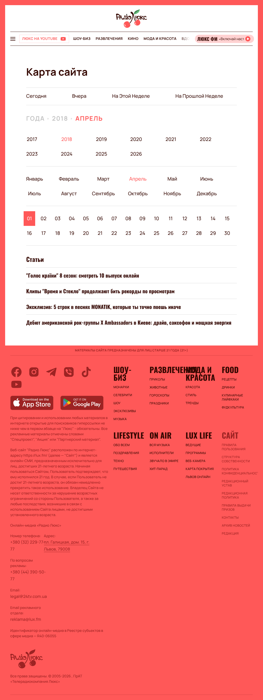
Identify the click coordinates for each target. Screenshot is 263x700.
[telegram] (51, 372)
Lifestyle (129, 435)
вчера (79, 96)
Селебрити (123, 395)
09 (142, 218)
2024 (66, 153)
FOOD (230, 370)
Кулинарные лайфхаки (232, 397)
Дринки (228, 387)
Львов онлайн (198, 477)
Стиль (191, 395)
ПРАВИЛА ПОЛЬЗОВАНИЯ (234, 447)
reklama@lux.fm (25, 619)
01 (29, 218)
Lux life (199, 435)
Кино (133, 38)
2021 (170, 139)
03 (58, 218)
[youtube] (16, 384)
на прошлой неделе (199, 96)
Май (172, 178)
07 (114, 218)
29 (213, 233)
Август (69, 193)
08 (128, 218)
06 (100, 218)
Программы (196, 453)
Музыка (120, 419)
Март (103, 178)
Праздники (159, 403)
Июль (34, 193)
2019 (101, 139)
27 (184, 233)
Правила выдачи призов (236, 507)
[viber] (69, 372)
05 (86, 218)
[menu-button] (12, 38)
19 (71, 233)
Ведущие (193, 445)
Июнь (206, 178)
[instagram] (34, 372)
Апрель (89, 118)
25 (156, 233)
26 (171, 233)
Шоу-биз (81, 38)
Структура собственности (236, 459)
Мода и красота (160, 38)
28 (199, 233)
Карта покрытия (200, 469)
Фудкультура (233, 407)
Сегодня (36, 96)
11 (171, 218)
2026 (136, 153)
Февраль (69, 178)
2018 (60, 118)
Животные (158, 387)
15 (227, 218)
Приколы (157, 379)
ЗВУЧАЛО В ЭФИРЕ (164, 461)
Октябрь (138, 193)
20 (86, 233)
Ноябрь (172, 193)
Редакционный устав (235, 483)
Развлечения (109, 38)
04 (72, 218)
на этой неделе (131, 96)
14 (213, 218)
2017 (32, 139)
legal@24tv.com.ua (28, 596)
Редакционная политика (235, 495)
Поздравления (126, 453)
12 (184, 218)
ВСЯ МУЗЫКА (159, 445)
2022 (205, 139)
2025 (101, 153)
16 (29, 233)
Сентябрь (103, 193)
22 (114, 233)
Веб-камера (195, 461)
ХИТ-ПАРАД (158, 469)
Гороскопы (159, 395)
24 (142, 233)
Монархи (121, 387)
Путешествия (125, 469)
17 (43, 233)
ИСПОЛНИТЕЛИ (161, 453)
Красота (193, 387)
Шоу (117, 403)
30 (227, 233)
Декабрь (206, 193)
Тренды (192, 403)
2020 (136, 139)
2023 (32, 153)
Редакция (230, 533)
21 (100, 233)
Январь (34, 178)
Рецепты (229, 379)
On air (160, 435)
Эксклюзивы (125, 411)
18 (57, 233)
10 (156, 218)
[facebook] (16, 372)
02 (43, 218)
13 (198, 218)
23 (128, 233)
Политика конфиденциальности (237, 471)
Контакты (230, 518)
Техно (119, 461)
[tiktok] (86, 372)
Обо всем (122, 445)
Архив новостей (236, 526)
